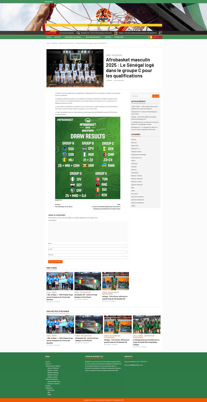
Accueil (48, 37)
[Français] (3, 2)
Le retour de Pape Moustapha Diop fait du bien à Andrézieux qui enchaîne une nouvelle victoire (106, 207)
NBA (132, 188)
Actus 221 (58, 37)
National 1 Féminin (136, 176)
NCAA (133, 191)
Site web (50, 255)
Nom (50, 243)
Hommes (133, 169)
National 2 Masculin (136, 185)
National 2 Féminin (136, 182)
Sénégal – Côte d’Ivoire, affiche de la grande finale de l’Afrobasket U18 (113, 33)
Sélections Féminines (137, 197)
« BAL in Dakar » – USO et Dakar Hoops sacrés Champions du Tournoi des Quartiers (59, 297)
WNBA (133, 206)
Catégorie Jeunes (136, 151)
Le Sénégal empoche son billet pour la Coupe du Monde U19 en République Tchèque (161, 33)
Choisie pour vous (136, 157)
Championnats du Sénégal (72, 37)
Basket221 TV (135, 148)
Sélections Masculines (85, 292)
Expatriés (108, 37)
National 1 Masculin (136, 179)
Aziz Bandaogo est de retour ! (64, 205)
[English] (2, 2)
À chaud (133, 139)
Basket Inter (134, 145)
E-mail (50, 249)
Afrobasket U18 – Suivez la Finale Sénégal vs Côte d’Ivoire (72, 33)
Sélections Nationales (93, 37)
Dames (133, 160)
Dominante (54, 292)
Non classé (134, 194)
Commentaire (52, 220)
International (119, 37)
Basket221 (110, 80)
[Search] (148, 37)
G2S (122, 400)
